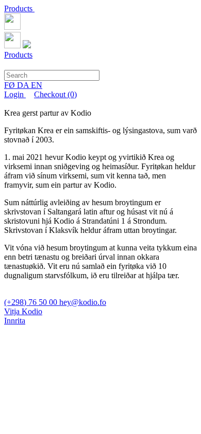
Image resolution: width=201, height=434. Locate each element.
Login (15, 94)
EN (36, 85)
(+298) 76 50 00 (31, 302)
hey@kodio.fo (82, 302)
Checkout (55, 94)
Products (19, 8)
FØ (10, 85)
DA (24, 85)
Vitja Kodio (23, 311)
